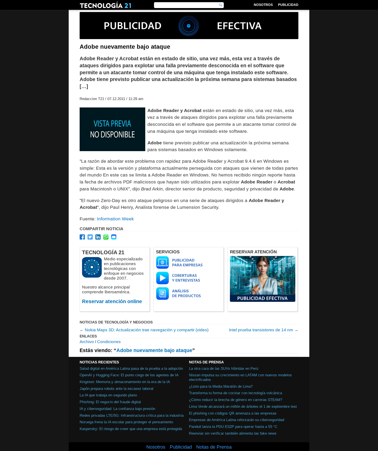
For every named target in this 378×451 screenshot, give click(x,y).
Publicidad (288, 5)
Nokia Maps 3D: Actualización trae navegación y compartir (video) (146, 330)
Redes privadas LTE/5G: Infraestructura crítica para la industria (132, 415)
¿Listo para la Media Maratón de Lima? (221, 386)
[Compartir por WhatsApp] (105, 237)
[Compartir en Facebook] (82, 237)
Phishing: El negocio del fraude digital (110, 402)
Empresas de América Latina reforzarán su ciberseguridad (236, 420)
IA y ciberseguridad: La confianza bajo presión (117, 408)
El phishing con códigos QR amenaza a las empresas (232, 413)
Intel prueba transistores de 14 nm (261, 330)
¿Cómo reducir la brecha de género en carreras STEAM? (235, 399)
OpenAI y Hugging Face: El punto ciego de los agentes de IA (129, 375)
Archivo (87, 341)
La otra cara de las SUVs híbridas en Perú (223, 368)
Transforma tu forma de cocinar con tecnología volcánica (235, 393)
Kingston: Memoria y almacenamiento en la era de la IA (125, 382)
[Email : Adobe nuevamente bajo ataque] (113, 237)
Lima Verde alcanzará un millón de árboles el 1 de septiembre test (243, 406)
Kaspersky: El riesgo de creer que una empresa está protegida (131, 429)
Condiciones (109, 341)
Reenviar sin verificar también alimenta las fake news (232, 433)
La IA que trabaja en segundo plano (108, 395)
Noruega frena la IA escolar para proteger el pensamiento (126, 422)
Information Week (115, 218)
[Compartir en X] (90, 237)
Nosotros (263, 5)
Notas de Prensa (214, 447)
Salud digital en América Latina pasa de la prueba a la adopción (131, 368)
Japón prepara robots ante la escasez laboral (116, 388)
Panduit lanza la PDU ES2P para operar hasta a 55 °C (233, 426)
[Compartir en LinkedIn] (98, 237)
